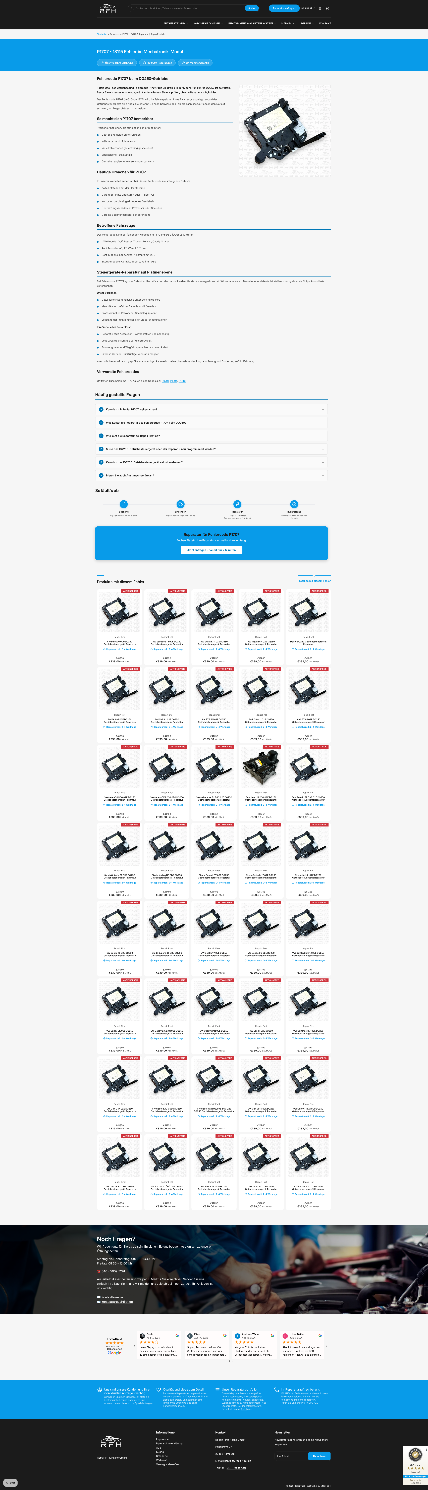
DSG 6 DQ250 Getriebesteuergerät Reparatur (308, 643)
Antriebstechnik (174, 23)
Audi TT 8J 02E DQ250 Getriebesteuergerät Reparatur (308, 720)
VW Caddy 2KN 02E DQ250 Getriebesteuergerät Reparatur (214, 1032)
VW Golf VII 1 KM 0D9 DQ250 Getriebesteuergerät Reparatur (308, 1110)
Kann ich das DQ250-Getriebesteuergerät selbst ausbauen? (144, 462)
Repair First (120, 637)
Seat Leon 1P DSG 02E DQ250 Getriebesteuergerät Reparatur (261, 798)
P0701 (165, 380)
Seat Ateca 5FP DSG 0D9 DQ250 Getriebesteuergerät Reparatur (167, 798)
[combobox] (189, 8)
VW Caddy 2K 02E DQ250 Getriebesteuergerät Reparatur (120, 1032)
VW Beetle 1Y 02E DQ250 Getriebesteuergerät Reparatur (214, 954)
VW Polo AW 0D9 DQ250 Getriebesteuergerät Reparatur (120, 643)
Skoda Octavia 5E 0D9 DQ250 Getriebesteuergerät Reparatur (120, 876)
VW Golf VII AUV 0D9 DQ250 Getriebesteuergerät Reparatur (167, 1110)
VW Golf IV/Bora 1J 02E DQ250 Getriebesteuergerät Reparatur (308, 954)
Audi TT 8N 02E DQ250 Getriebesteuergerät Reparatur (214, 720)
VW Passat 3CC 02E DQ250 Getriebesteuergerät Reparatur (308, 1187)
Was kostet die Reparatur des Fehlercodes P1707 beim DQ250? (146, 422)
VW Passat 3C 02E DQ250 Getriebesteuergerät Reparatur (214, 1187)
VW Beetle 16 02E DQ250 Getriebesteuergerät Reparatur (120, 954)
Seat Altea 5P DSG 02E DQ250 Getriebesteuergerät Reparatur (120, 798)
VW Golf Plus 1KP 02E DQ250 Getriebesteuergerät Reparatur (308, 1032)
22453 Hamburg (225, 1453)
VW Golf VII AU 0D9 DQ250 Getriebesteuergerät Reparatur (120, 1187)
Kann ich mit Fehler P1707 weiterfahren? (131, 409)
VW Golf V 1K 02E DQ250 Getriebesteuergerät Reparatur (120, 1110)
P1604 (173, 380)
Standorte (162, 1456)
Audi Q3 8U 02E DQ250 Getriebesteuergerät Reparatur (167, 720)
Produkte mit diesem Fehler (314, 580)
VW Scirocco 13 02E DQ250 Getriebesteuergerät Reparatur (167, 643)
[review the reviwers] (320, 1336)
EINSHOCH (325, 1486)
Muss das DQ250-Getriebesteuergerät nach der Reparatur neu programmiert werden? (161, 449)
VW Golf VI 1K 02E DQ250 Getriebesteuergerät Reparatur (261, 1110)
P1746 (182, 380)
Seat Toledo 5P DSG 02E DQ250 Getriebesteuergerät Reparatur (308, 798)
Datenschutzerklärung (169, 1443)
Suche (251, 8)
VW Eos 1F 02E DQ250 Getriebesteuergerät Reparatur (261, 1032)
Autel (244, 1409)
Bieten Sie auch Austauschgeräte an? (130, 475)
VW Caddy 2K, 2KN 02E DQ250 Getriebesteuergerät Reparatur (167, 1032)
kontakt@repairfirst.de (117, 1301)
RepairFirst (308, 637)
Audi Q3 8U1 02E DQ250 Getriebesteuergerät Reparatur (261, 720)
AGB (158, 1447)
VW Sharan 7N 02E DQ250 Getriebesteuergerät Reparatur (214, 643)
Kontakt (325, 23)
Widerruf (161, 1460)
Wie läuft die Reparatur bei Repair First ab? (133, 435)
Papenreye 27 (223, 1446)
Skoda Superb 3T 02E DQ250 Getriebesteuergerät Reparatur (214, 876)
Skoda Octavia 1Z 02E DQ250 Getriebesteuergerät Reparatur (261, 876)
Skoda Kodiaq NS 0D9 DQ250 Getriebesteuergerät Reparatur (167, 876)
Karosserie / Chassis (206, 23)
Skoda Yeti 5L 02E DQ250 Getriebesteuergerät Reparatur (308, 876)
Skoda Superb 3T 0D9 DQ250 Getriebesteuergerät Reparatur (167, 954)
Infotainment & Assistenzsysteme (250, 23)
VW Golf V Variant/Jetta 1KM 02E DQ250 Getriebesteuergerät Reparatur (214, 1110)
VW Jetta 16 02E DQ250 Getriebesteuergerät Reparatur (261, 1187)
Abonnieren (319, 1456)
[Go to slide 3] (230, 1361)
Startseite (102, 34)
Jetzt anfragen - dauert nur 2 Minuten (211, 550)
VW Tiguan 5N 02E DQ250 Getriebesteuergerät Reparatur (261, 643)
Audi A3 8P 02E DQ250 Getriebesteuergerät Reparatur (120, 720)
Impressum (162, 1439)
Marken (286, 23)
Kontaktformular (112, 1297)
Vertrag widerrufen (167, 1464)
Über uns (305, 23)
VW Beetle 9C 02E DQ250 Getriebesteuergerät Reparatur (261, 954)
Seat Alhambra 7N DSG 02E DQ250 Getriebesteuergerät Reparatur (214, 798)
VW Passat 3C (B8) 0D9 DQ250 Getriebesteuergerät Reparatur (167, 1187)
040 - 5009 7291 (113, 1271)
